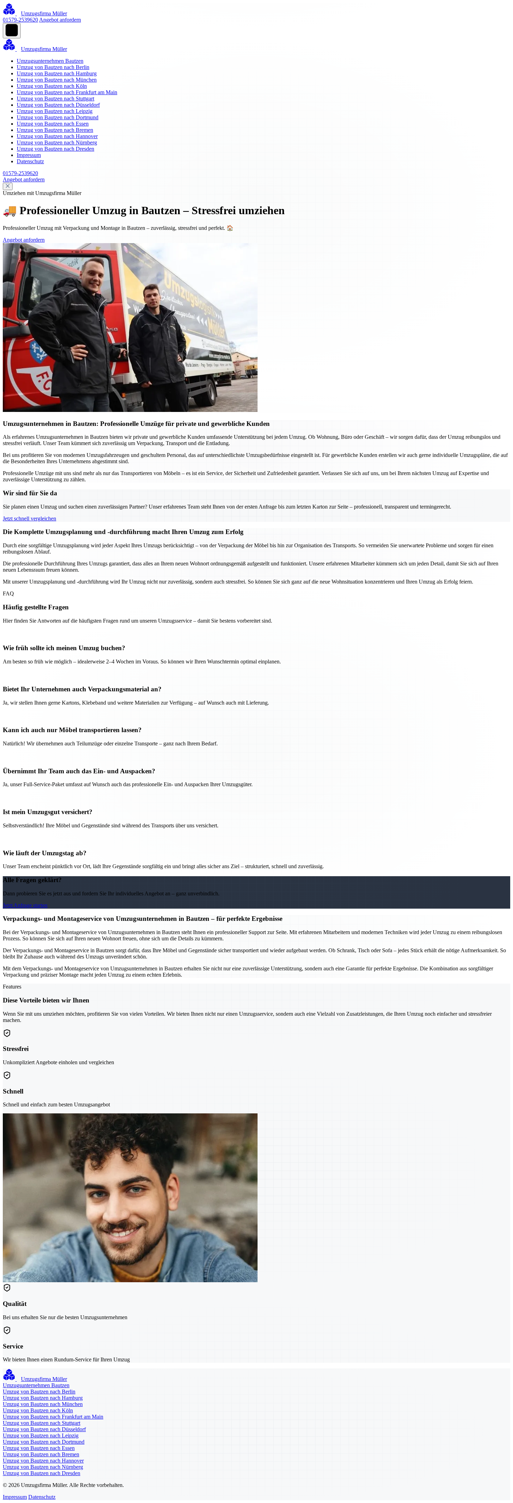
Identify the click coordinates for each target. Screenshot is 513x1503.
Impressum (29, 155)
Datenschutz (30, 161)
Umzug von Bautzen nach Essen (53, 124)
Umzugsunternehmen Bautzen (50, 61)
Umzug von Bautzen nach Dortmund (57, 117)
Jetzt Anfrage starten (25, 905)
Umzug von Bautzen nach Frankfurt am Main (67, 92)
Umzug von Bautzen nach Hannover (57, 136)
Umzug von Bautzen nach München (57, 80)
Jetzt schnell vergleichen (29, 518)
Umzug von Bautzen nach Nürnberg (57, 142)
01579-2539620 (20, 20)
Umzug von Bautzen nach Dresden (55, 149)
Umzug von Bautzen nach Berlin (53, 67)
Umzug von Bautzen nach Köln (52, 86)
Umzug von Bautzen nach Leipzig (54, 111)
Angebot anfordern (60, 20)
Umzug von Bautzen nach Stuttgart (55, 99)
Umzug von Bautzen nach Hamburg (57, 73)
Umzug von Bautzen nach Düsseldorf (58, 105)
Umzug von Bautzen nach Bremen (55, 130)
